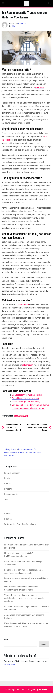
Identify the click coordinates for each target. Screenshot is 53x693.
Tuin (6, 499)
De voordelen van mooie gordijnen (27, 395)
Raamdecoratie (20, 416)
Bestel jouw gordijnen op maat (25, 398)
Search (7, 639)
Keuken (7, 483)
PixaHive (43, 689)
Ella (13, 26)
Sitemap (8, 519)
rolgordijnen (27, 365)
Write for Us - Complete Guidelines (20, 524)
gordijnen (39, 87)
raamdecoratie (22, 304)
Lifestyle (8, 489)
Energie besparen (12, 473)
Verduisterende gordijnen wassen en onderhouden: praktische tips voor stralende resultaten (24, 598)
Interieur (8, 478)
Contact (7, 513)
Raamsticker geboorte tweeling (26, 401)
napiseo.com (9, 664)
